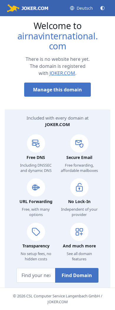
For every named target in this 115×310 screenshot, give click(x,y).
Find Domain (77, 275)
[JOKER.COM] (27, 8)
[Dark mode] (102, 8)
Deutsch (85, 8)
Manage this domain (57, 89)
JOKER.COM (62, 73)
